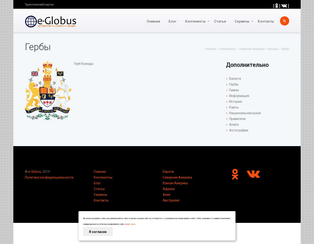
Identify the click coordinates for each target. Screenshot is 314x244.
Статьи (220, 21)
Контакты (266, 21)
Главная (153, 21)
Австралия (171, 200)
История (235, 101)
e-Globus (34, 171)
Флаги (234, 124)
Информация (239, 96)
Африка (169, 189)
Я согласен (98, 232)
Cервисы (242, 21)
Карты (234, 107)
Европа (168, 171)
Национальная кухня (245, 113)
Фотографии (238, 130)
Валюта (235, 78)
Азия (166, 194)
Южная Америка (175, 183)
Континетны (103, 177)
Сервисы (100, 194)
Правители (237, 119)
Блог (173, 21)
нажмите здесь (130, 224)
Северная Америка (177, 177)
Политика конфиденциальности (49, 177)
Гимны (234, 90)
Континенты (195, 21)
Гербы (233, 84)
